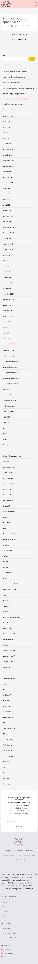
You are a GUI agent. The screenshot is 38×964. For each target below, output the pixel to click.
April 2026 (6, 138)
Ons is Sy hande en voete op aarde (14, 71)
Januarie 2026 (7, 155)
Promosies (6, 673)
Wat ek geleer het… (9, 756)
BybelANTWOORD (9, 411)
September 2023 (8, 311)
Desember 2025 (8, 160)
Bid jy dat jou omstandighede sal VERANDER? (18, 88)
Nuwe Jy (6, 623)
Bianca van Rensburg (10, 395)
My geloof (6, 600)
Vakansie (6, 723)
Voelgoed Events (9, 855)
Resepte (5, 684)
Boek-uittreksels (8, 406)
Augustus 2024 (8, 249)
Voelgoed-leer (30, 855)
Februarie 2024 (8, 283)
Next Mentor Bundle (19, 39)
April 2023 (6, 338)
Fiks (4, 450)
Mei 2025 (6, 199)
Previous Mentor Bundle (19, 34)
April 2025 (6, 205)
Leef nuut (6, 556)
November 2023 (8, 299)
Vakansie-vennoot (9, 728)
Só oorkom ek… (8, 712)
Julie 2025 (6, 188)
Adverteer (6, 916)
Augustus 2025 (8, 183)
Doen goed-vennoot (10, 445)
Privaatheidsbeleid (9, 938)
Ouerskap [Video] (9, 656)
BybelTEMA (7, 417)
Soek (4, 55)
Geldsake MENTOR (9, 467)
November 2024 (8, 233)
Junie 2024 (6, 261)
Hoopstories (7, 523)
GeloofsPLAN (7, 495)
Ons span (6, 907)
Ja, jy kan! (6, 545)
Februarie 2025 (8, 216)
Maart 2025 (7, 210)
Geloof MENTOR (8, 484)
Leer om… (6, 561)
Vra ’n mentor (7, 739)
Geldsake (6, 461)
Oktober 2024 (7, 238)
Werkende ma (7, 784)
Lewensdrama (7, 573)
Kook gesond (7, 550)
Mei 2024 (6, 266)
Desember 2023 (8, 294)
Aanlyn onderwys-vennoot (12, 356)
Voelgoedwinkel (19, 860)
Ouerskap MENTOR (10, 662)
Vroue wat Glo (8, 750)
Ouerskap (6, 645)
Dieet (4, 428)
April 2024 (6, 272)
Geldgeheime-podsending (12, 456)
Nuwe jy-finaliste (8, 639)
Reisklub (20, 855)
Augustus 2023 (8, 316)
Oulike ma (6, 667)
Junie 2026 (6, 127)
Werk (4, 767)
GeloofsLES (7, 489)
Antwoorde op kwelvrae (11, 361)
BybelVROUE (7, 422)
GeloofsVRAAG (8, 506)
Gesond (5, 517)
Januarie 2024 (7, 288)
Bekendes (6, 389)
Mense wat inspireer (10, 589)
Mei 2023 (6, 333)
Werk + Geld (7, 773)
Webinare (6, 762)
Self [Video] (7, 700)
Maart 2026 (7, 144)
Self (4, 689)
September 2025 (8, 177)
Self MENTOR (7, 706)
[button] (35, 4)
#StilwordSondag (8, 350)
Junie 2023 (6, 327)
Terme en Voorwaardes (10, 933)
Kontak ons (7, 911)
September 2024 (8, 244)
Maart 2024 (7, 277)
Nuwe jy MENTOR (9, 634)
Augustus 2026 (8, 116)
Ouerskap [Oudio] (9, 650)
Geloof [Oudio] (8, 473)
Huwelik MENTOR (9, 534)
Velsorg (5, 734)
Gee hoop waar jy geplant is (12, 82)
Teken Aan (6, 929)
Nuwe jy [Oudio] (8, 628)
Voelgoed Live (10, 850)
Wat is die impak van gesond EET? (14, 94)
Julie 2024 (6, 255)
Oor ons (5, 902)
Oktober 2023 (7, 305)
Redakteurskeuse (9, 678)
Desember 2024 (8, 227)
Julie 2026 (6, 121)
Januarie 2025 (7, 222)
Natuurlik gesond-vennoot (12, 617)
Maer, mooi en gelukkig (10, 584)
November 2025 (8, 166)
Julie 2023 (6, 322)
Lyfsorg (5, 578)
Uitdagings (29, 850)
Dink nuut (6, 434)
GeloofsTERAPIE (8, 500)
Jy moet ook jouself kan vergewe (14, 77)
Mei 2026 (6, 133)
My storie (6, 612)
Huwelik (5, 528)
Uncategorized (8, 717)
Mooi (4, 595)
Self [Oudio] (7, 695)
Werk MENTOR (8, 778)
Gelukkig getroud (9, 511)
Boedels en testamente (10, 400)
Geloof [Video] (8, 478)
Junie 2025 (6, 194)
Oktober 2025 (7, 172)
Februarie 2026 (8, 149)
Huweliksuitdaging (9, 539)
